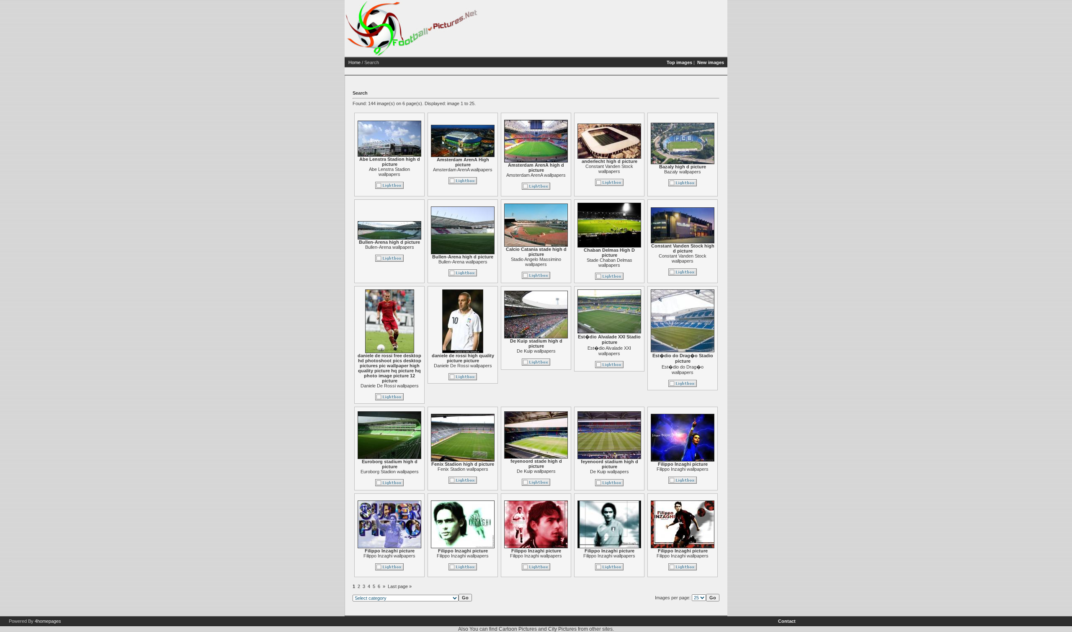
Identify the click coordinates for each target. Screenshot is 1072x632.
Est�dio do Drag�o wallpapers (683, 369)
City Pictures (562, 629)
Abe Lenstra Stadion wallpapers (389, 172)
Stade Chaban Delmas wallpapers (609, 263)
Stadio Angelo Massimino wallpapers (536, 262)
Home (354, 62)
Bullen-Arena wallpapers (389, 247)
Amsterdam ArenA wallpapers (462, 169)
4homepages (48, 621)
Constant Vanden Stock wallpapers (609, 169)
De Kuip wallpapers (536, 350)
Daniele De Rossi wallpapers (390, 385)
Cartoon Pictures (518, 629)
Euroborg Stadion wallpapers (390, 471)
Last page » (400, 586)
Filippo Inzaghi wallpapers (683, 469)
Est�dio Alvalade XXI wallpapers (609, 351)
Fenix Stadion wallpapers (463, 469)
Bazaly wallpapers (682, 171)
